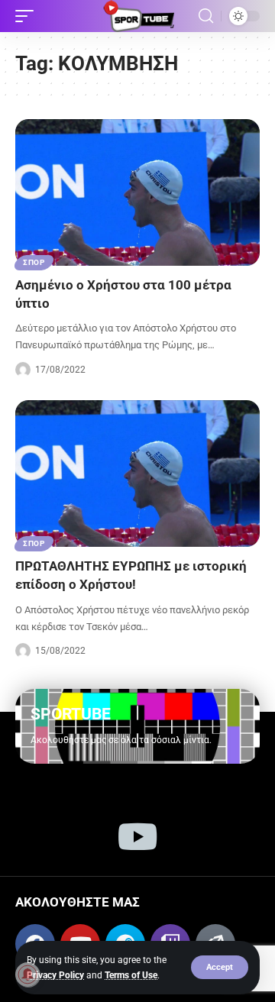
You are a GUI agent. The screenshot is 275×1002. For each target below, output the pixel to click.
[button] (219, 967)
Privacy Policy (55, 975)
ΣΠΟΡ (34, 262)
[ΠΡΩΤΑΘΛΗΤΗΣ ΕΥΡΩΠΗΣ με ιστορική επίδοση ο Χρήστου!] (137, 473)
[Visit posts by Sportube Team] (23, 369)
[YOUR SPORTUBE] (137, 16)
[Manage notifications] (27, 974)
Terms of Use (131, 975)
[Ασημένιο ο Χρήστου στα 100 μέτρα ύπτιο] (137, 192)
